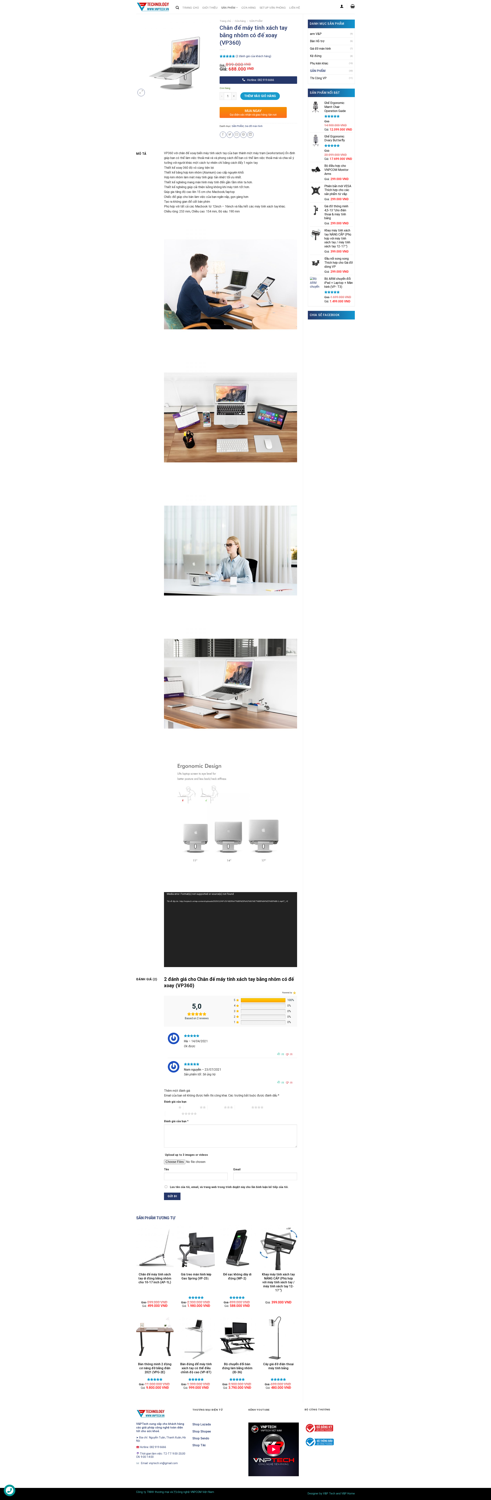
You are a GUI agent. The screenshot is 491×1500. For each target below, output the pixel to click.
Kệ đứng (315, 56)
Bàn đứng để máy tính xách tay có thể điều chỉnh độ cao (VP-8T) (196, 1368)
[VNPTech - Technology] (153, 7)
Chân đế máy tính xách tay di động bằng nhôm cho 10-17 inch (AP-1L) (154, 1278)
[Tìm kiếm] (177, 8)
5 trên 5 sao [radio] (173, 1113)
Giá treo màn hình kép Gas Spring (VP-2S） (196, 1276)
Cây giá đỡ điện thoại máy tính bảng (278, 1366)
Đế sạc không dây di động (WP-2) (237, 1276)
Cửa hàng (240, 21)
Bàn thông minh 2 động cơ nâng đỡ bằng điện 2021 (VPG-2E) (154, 1368)
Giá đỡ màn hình (320, 48)
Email (237, 1169)
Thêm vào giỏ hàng (260, 96)
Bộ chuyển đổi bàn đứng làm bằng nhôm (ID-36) (237, 1368)
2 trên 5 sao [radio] (191, 1107)
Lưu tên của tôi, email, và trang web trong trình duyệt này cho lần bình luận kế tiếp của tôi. (229, 1187)
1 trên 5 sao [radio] (170, 1107)
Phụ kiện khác (319, 63)
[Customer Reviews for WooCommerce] (294, 992)
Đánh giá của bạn (175, 1101)
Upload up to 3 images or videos (186, 1154)
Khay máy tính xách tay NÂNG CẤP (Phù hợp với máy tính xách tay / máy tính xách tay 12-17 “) (278, 1282)
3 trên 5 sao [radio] (216, 1107)
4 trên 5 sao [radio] (243, 1107)
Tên (166, 1169)
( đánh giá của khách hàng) (253, 56)
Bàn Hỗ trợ (317, 41)
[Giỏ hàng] (352, 6)
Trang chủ (225, 21)
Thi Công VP (318, 78)
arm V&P (316, 34)
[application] (230, 929)
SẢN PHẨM (317, 71)
